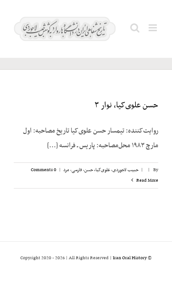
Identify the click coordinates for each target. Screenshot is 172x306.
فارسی (77, 170)
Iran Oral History (130, 258)
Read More (146, 180)
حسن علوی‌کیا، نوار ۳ (126, 105)
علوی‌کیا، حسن (97, 170)
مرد (66, 170)
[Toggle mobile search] (134, 28)
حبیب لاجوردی (125, 170)
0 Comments (43, 170)
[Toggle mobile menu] (153, 28)
